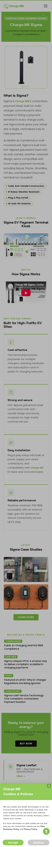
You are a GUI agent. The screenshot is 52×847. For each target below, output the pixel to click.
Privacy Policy (30, 829)
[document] (26, 423)
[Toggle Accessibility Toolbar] (46, 831)
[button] (48, 785)
